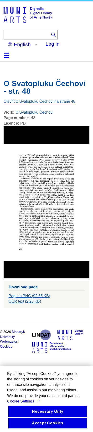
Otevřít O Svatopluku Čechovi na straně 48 (39, 101)
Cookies (6, 346)
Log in (53, 44)
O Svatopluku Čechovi (34, 112)
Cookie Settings (20, 401)
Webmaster (8, 341)
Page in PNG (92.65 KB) (29, 296)
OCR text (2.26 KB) (25, 301)
